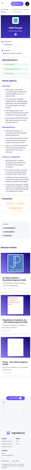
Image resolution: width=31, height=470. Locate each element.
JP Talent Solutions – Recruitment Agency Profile (14, 279)
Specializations (10, 228)
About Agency (10, 232)
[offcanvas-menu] (27, 4)
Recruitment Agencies (4, 11)
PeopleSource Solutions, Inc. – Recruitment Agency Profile (14, 321)
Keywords (8, 235)
